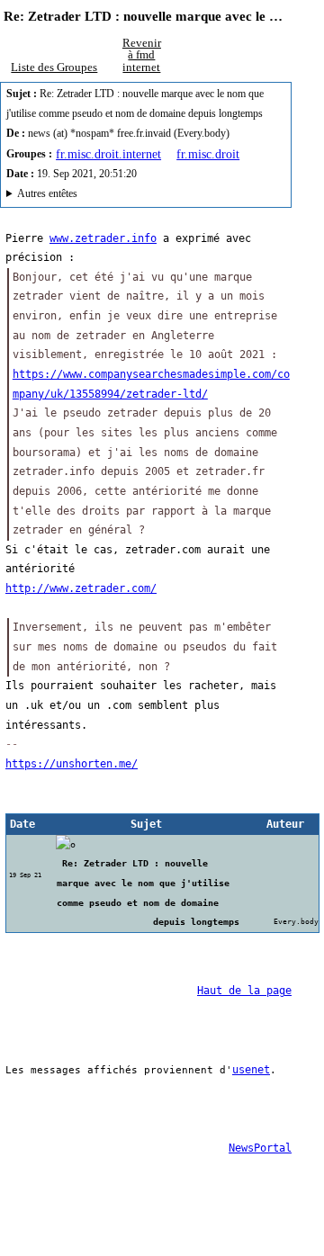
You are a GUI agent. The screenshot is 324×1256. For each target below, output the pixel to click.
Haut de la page (244, 990)
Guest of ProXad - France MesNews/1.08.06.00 (141, 196)
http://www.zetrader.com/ (81, 588)
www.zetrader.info (103, 238)
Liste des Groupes (54, 67)
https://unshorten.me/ (71, 764)
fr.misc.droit (207, 154)
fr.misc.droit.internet (108, 154)
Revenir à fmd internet (141, 55)
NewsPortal (260, 1148)
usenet (251, 1069)
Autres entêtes (47, 194)
